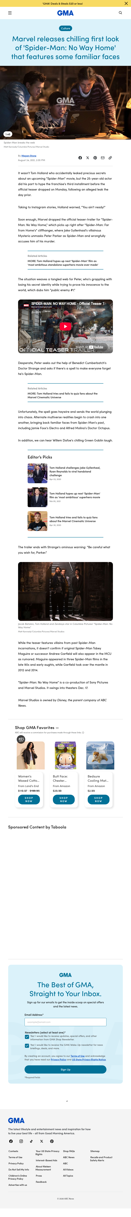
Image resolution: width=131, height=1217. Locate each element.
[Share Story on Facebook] (80, 158)
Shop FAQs (69, 1151)
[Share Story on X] (87, 158)
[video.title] (65, 103)
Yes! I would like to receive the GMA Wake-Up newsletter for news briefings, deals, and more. (66, 1046)
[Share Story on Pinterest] (95, 158)
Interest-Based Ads (46, 1160)
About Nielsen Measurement (43, 1168)
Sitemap (95, 1151)
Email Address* (34, 1014)
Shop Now (29, 799)
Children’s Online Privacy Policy (17, 1177)
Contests (13, 1151)
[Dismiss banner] (126, 3)
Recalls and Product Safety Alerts (101, 1158)
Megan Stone (28, 155)
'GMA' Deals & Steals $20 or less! (62, 3)
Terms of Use (78, 1056)
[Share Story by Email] (102, 158)
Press (39, 1175)
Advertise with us (18, 1184)
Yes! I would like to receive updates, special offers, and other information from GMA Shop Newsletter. (63, 1037)
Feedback (41, 1181)
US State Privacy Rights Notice (89, 1059)
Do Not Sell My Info (19, 1169)
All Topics (68, 1175)
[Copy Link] (110, 158)
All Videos (68, 1169)
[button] (10, 13)
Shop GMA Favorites (35, 727)
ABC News (68, 1157)
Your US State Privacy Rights (47, 1152)
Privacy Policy (58, 1059)
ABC (65, 1163)
